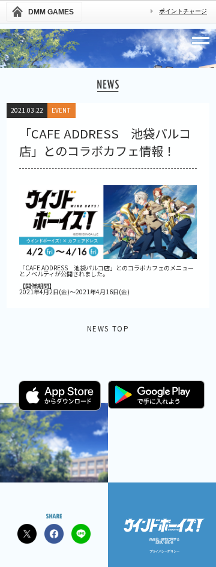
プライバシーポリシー (164, 551)
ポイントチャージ (183, 11)
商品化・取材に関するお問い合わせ (164, 541)
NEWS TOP (108, 329)
